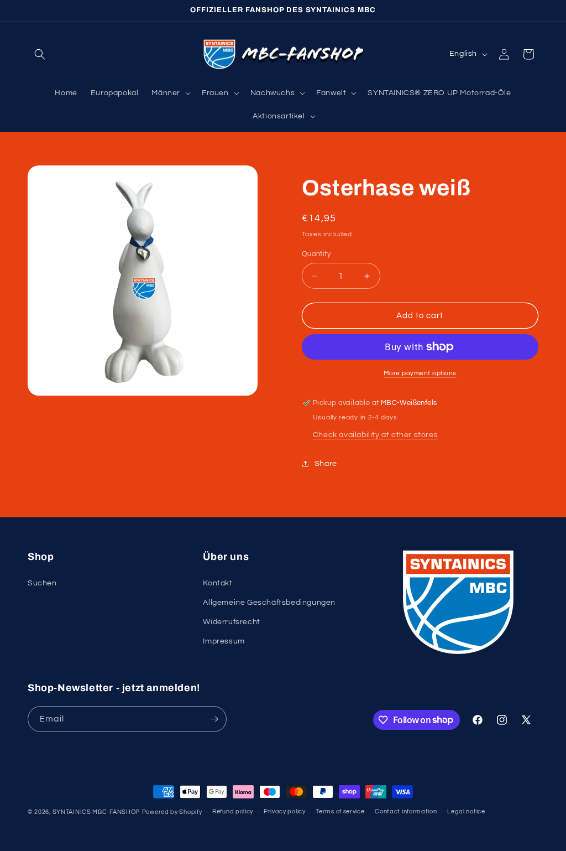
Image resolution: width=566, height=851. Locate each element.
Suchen (42, 583)
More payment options (420, 373)
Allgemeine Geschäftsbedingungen (269, 602)
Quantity (316, 254)
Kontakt (217, 583)
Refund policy (232, 811)
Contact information (406, 811)
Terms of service (340, 811)
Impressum (223, 641)
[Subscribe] (214, 719)
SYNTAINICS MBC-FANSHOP (96, 812)
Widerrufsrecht (231, 622)
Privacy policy (285, 811)
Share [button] (326, 464)
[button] (40, 54)
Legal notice (466, 811)
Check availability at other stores (375, 435)
